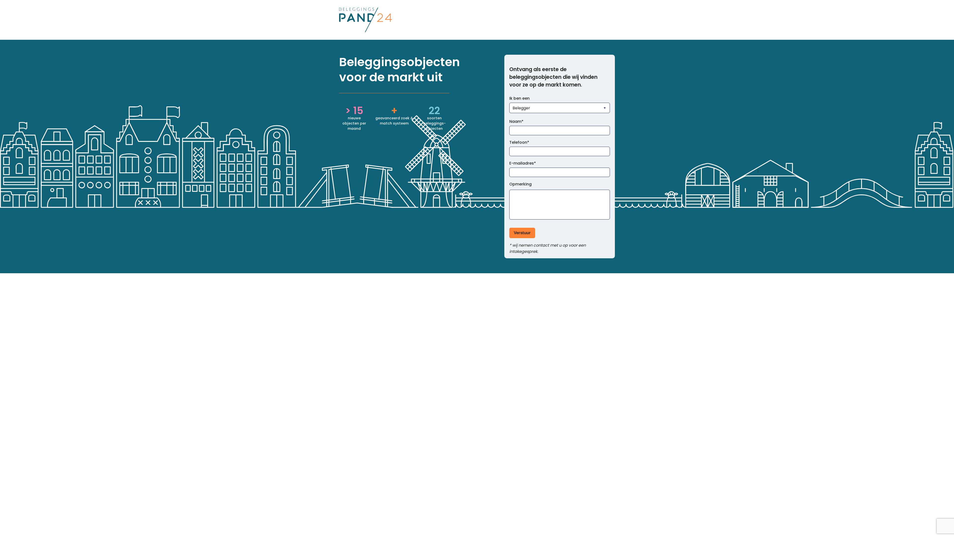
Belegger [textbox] (521, 108)
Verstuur (522, 232)
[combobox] (559, 108)
